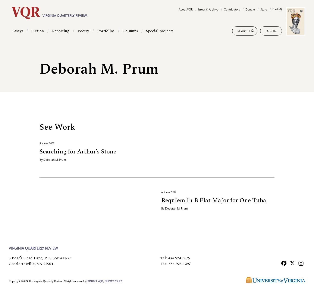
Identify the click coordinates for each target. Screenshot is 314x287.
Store (263, 9)
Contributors (232, 9)
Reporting (60, 31)
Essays (17, 31)
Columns (130, 31)
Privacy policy (113, 281)
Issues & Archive (208, 9)
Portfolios (105, 31)
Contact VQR (95, 281)
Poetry (83, 31)
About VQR (186, 9)
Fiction (37, 31)
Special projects (159, 31)
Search (244, 31)
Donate (250, 9)
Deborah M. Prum (54, 160)
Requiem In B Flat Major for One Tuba (213, 200)
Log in (271, 31)
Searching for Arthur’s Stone (78, 151)
